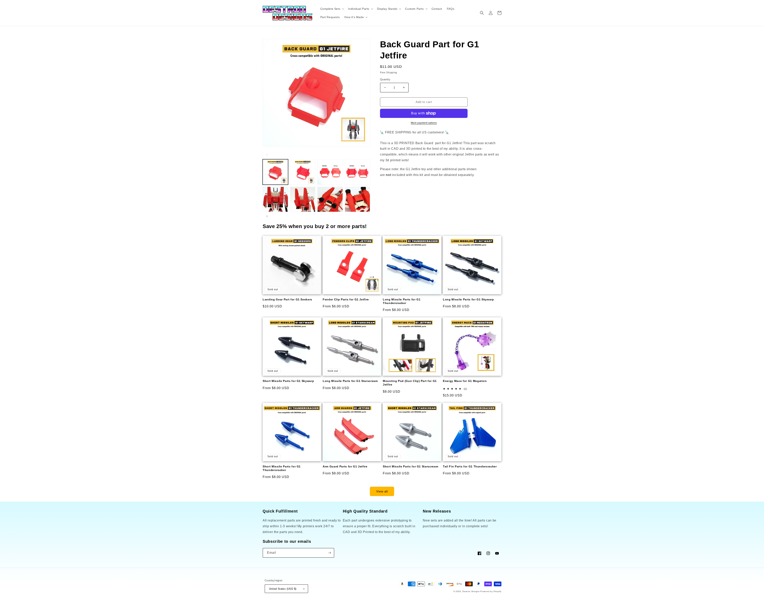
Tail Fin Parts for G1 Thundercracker (470, 466)
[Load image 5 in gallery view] (275, 199)
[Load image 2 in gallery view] (303, 172)
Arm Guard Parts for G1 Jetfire (345, 466)
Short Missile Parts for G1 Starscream (410, 466)
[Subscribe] (329, 553)
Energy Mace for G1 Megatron (465, 381)
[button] (332, 9)
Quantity (385, 79)
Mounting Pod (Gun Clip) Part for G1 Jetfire (410, 382)
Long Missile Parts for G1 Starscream (350, 381)
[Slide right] (267, 216)
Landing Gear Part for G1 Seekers (287, 299)
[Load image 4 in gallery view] (357, 172)
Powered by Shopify (490, 591)
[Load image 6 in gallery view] (303, 199)
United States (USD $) (282, 588)
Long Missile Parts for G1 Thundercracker (402, 301)
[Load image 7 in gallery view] (330, 199)
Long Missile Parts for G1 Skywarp (468, 299)
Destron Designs (471, 591)
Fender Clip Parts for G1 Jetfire (346, 299)
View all (382, 491)
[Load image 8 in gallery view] (357, 199)
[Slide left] (267, 155)
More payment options (424, 122)
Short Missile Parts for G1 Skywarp (288, 381)
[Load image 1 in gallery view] (275, 172)
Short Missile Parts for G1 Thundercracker (282, 468)
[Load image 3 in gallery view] (330, 172)
